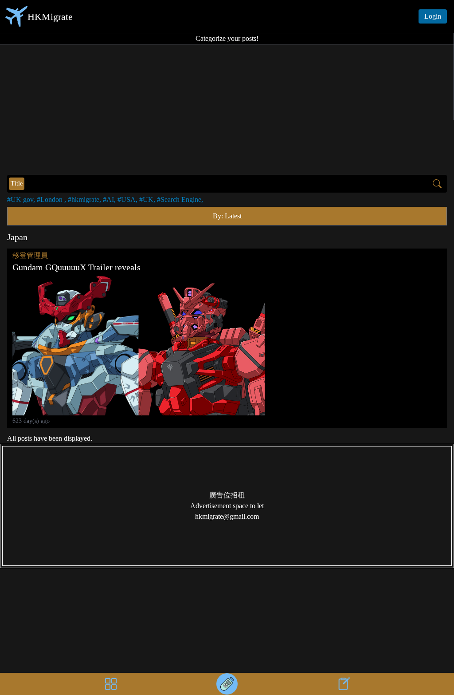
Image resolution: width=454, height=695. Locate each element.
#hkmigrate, (84, 199)
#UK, (147, 199)
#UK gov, (21, 199)
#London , (51, 199)
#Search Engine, (180, 199)
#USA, (127, 199)
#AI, (109, 199)
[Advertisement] (227, 108)
